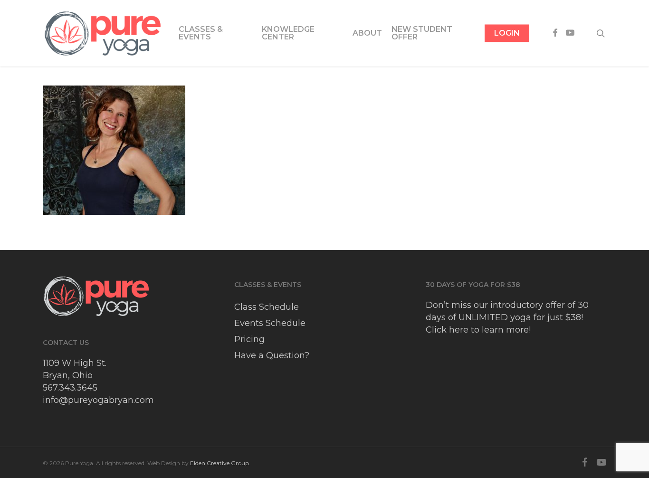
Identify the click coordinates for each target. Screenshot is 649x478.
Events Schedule (269, 323)
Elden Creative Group (219, 463)
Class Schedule (266, 307)
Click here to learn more (477, 330)
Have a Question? (271, 355)
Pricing (249, 339)
